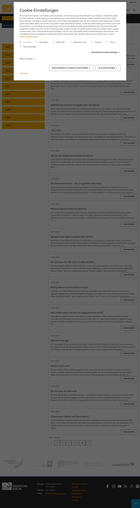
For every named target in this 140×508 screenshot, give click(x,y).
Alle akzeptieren (106, 68)
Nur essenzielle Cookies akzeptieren (70, 68)
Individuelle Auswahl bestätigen (104, 52)
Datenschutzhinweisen (29, 36)
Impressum (24, 73)
